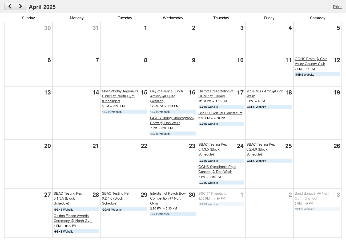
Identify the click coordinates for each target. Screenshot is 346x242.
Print (337, 6)
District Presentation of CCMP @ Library (215, 93)
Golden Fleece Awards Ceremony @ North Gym (73, 218)
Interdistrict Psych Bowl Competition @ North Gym (168, 198)
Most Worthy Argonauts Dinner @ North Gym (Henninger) (120, 95)
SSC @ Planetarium (213, 193)
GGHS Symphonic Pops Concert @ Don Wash (217, 169)
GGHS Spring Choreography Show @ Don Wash (172, 120)
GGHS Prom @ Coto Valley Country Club (311, 61)
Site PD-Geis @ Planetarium (220, 112)
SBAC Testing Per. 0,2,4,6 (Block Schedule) (260, 149)
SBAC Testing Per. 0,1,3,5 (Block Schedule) (212, 149)
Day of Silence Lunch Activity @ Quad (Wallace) (166, 95)
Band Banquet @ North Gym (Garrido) (312, 196)
